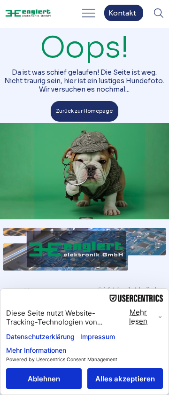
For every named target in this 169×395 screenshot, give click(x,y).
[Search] (159, 13)
